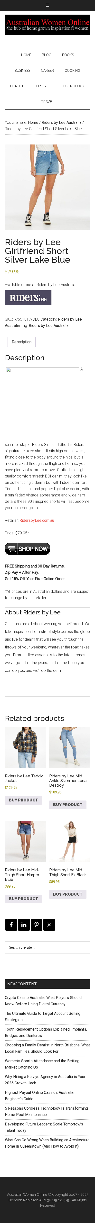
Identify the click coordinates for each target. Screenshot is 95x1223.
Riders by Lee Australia (61, 122)
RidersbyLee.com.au (36, 520)
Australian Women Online (47, 25)
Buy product (23, 800)
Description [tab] (21, 342)
